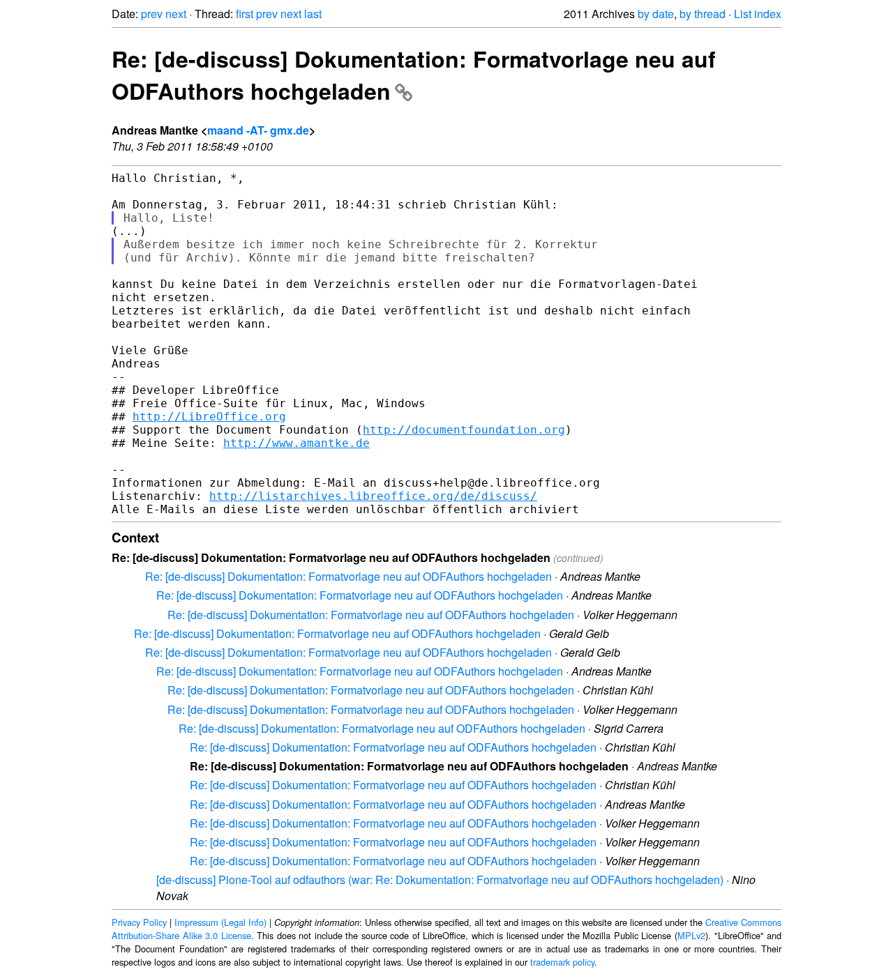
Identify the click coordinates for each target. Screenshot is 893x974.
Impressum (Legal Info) (220, 922)
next (175, 14)
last (313, 14)
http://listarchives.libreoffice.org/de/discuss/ (373, 496)
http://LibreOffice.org (209, 416)
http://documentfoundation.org (464, 429)
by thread (703, 14)
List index (757, 14)
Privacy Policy (139, 922)
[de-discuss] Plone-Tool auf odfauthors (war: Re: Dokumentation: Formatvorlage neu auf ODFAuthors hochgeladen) (439, 880)
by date (656, 14)
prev (152, 14)
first (244, 14)
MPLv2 (691, 935)
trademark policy (562, 961)
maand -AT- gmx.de (258, 130)
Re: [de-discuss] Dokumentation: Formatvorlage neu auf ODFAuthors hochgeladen (348, 576)
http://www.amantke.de (296, 443)
